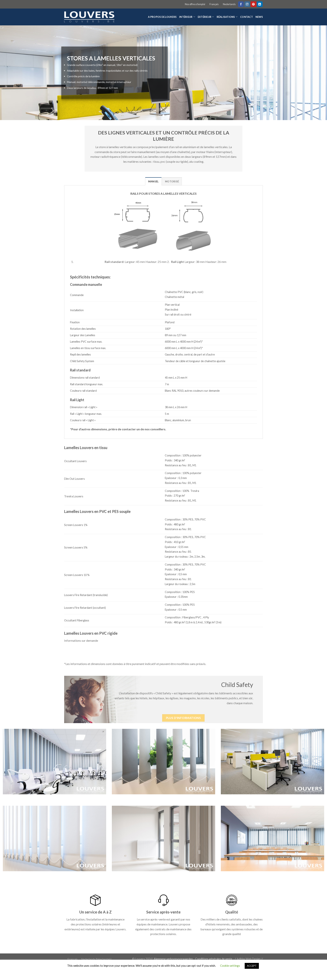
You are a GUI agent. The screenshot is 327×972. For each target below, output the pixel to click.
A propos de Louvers (162, 16)
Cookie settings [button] (230, 965)
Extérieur (204, 16)
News (259, 16)
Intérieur (185, 16)
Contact (246, 16)
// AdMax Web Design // (248, 958)
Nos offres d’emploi (195, 4)
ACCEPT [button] (252, 965)
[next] (315, 72)
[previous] (11, 72)
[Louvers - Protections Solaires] (90, 16)
